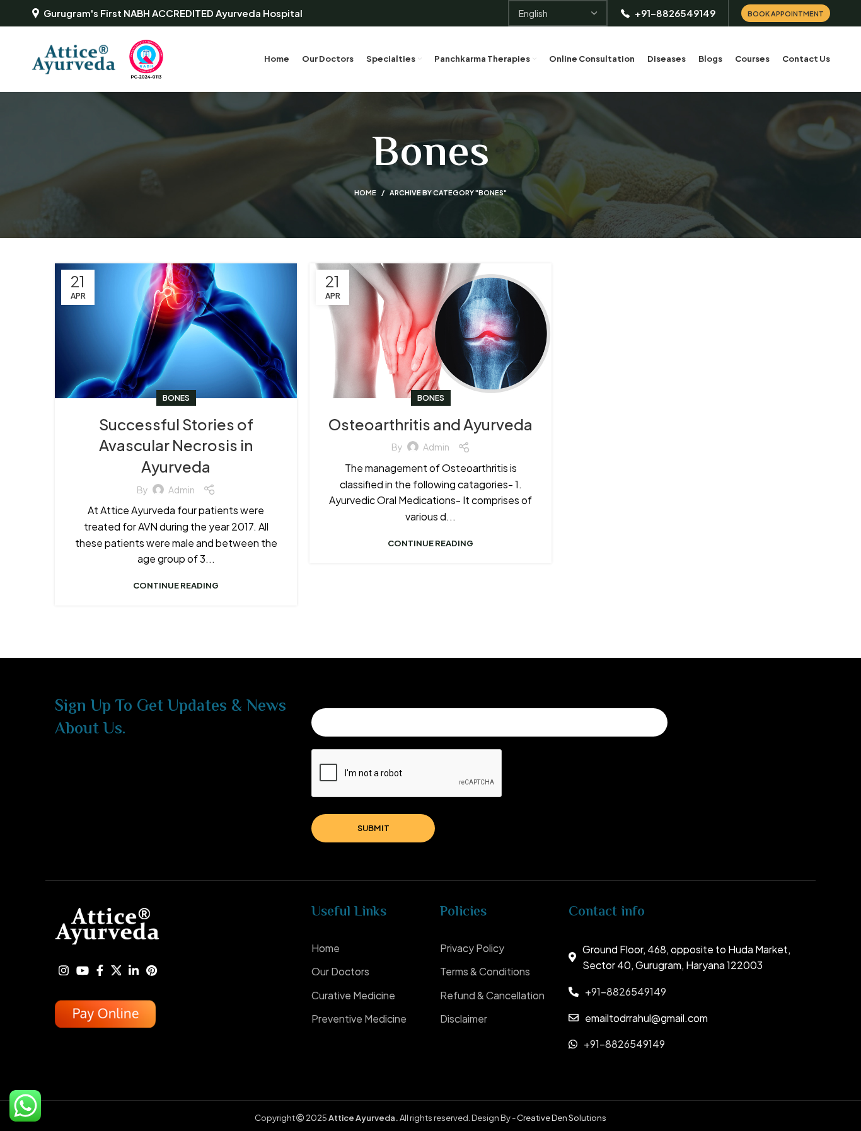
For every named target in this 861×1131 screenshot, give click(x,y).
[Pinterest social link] (151, 970)
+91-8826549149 (625, 991)
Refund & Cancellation (492, 995)
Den (560, 1118)
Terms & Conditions (485, 971)
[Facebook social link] (100, 970)
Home (365, 192)
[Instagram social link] (63, 970)
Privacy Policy (472, 948)
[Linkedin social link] (133, 970)
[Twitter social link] (116, 970)
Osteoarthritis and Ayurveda (430, 424)
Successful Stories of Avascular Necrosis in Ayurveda (176, 445)
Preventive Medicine (359, 1018)
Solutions (587, 1118)
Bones (176, 398)
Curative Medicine (353, 995)
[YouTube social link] (82, 970)
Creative (534, 1118)
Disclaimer (463, 1018)
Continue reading (176, 586)
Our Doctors (340, 971)
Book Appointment (786, 13)
